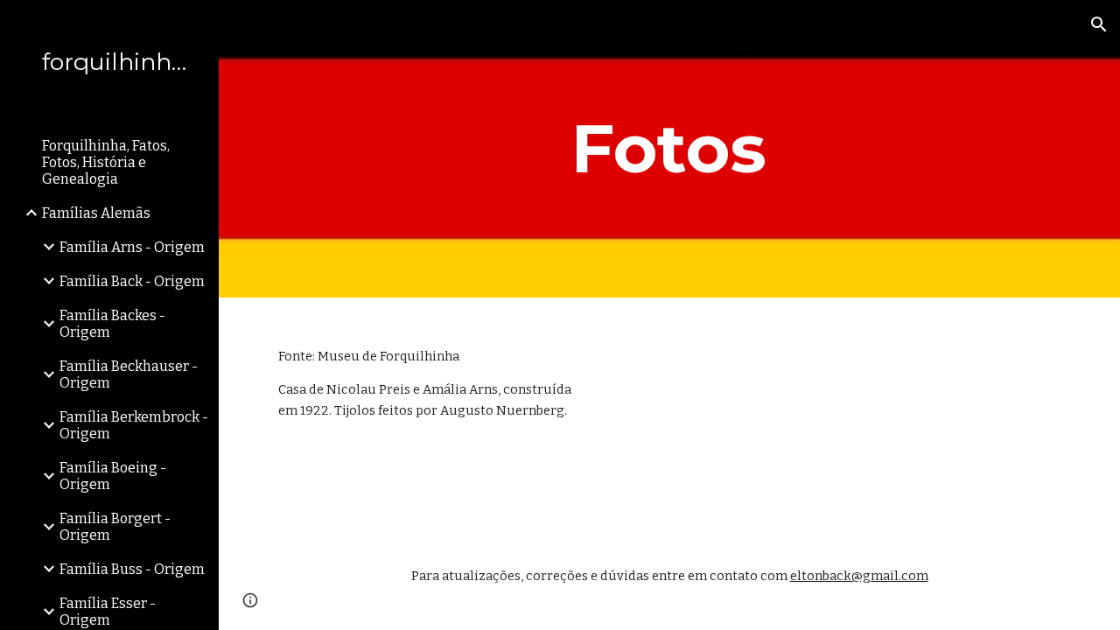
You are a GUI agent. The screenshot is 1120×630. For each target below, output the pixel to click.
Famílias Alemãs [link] (96, 213)
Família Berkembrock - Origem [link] (134, 425)
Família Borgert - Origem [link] (115, 526)
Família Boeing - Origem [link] (113, 476)
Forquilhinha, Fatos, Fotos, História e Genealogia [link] (106, 162)
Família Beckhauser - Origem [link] (129, 374)
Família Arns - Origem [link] (132, 247)
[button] (1099, 25)
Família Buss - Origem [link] (132, 569)
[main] (669, 148)
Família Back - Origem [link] (132, 281)
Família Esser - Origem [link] (108, 611)
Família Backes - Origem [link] (112, 323)
